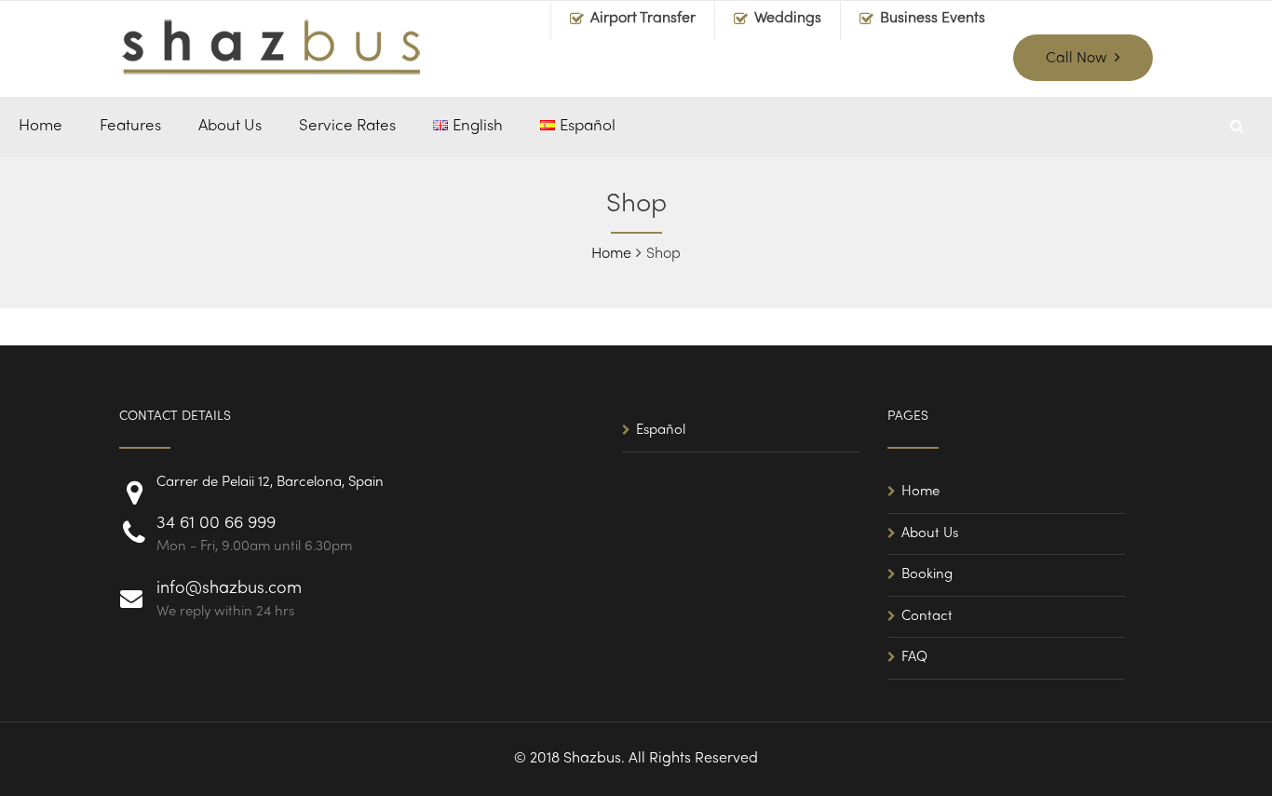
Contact (927, 616)
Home (40, 126)
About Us (230, 126)
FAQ (914, 657)
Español (660, 430)
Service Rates (347, 126)
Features (130, 126)
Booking (927, 574)
